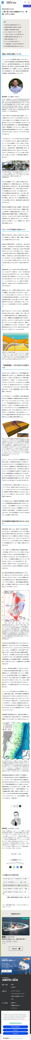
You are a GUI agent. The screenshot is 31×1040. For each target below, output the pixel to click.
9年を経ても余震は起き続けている (12, 25)
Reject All (15, 1030)
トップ (3, 904)
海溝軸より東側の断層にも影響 (12, 29)
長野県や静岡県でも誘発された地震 (13, 27)
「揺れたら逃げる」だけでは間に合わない (14, 34)
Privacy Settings (16, 1026)
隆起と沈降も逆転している (11, 39)
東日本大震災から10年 (10, 904)
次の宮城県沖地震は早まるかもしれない (14, 46)
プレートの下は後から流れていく (12, 41)
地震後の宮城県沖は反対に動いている (13, 36)
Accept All (15, 1033)
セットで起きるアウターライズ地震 (13, 32)
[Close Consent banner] (29, 1012)
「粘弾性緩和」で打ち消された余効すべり (14, 44)
